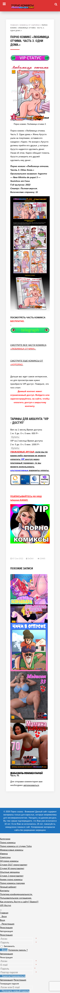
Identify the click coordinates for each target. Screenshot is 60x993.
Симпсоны (5, 857)
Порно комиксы (8, 842)
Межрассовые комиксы (11, 850)
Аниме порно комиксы (11, 879)
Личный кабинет (8, 887)
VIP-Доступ (5, 905)
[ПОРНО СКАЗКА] (30, 6)
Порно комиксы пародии (12, 883)
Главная (14, 25)
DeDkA (30, 559)
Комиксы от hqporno (30, 25)
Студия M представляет (12, 868)
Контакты (4, 890)
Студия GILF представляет (13, 864)
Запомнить (9, 946)
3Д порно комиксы (9, 861)
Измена (4, 853)
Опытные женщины (10, 872)
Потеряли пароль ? (18, 950)
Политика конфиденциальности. (16, 894)
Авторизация (6, 953)
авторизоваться (31, 785)
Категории (5, 839)
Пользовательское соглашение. (16, 898)
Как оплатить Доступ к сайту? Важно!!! (19, 901)
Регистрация (6, 935)
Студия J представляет (11, 876)
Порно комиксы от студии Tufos (16, 846)
